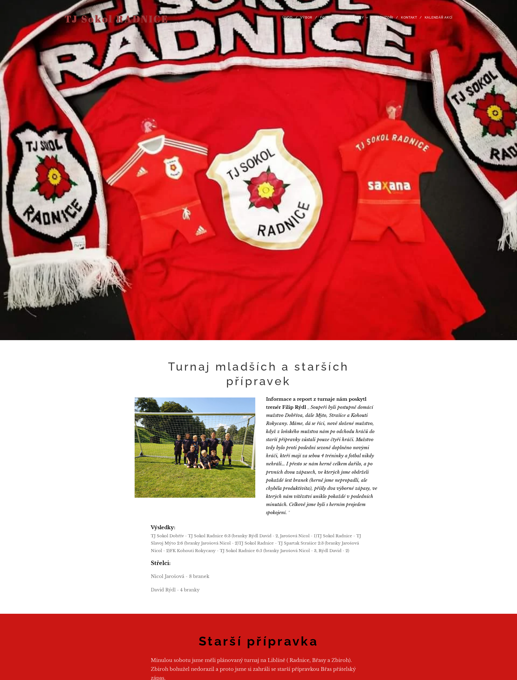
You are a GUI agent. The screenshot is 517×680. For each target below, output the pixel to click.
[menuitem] (289, 17)
